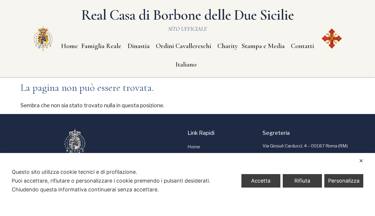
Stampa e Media (263, 46)
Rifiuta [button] (302, 181)
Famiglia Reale (101, 46)
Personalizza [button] (343, 181)
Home (69, 46)
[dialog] (187, 184)
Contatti (302, 46)
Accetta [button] (260, 181)
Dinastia (139, 46)
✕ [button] (361, 161)
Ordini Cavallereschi (183, 46)
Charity (227, 46)
